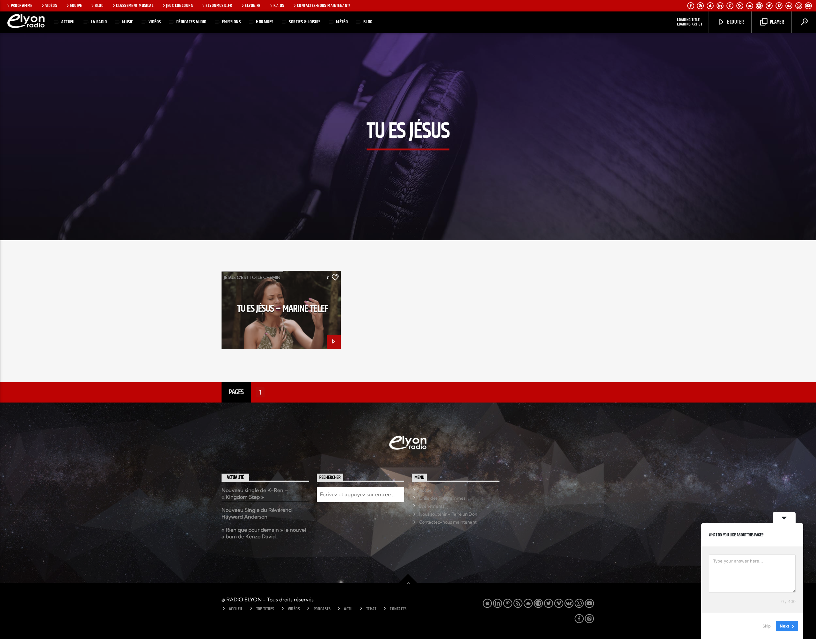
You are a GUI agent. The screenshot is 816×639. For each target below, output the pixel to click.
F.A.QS (278, 5)
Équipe (76, 5)
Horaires (264, 21)
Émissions (231, 21)
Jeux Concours (179, 5)
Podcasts (322, 609)
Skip (766, 625)
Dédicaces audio (191, 21)
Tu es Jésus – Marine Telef (282, 308)
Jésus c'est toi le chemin (252, 277)
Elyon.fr (252, 5)
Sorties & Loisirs (305, 21)
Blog (99, 5)
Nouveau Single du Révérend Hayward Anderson (257, 513)
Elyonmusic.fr (219, 5)
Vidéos (51, 5)
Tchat (371, 609)
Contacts (398, 609)
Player (776, 22)
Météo (342, 21)
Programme (22, 5)
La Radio (99, 21)
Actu (348, 609)
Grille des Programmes (442, 498)
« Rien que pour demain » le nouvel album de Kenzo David (264, 533)
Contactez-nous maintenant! (323, 5)
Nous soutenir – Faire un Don (448, 514)
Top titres (265, 609)
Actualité (235, 478)
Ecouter (735, 22)
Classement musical (134, 5)
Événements (431, 506)
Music (127, 21)
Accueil (68, 21)
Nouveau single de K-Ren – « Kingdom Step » (255, 493)
